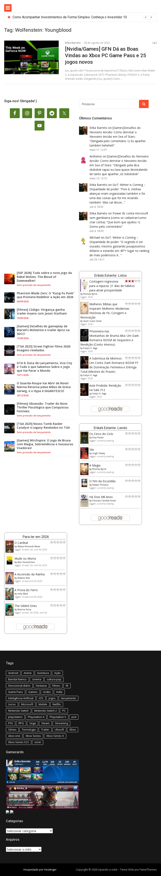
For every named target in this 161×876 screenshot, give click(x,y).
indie (59, 692)
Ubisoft (59, 729)
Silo (91, 450)
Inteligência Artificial (20, 698)
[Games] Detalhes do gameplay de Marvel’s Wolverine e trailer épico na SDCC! (43, 330)
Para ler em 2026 (36, 537)
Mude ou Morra (25, 558)
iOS (41, 698)
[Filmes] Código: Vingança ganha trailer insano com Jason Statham (42, 311)
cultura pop (54, 679)
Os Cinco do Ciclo (101, 434)
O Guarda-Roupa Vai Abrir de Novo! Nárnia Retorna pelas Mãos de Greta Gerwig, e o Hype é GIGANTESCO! (44, 387)
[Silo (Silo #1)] (84, 458)
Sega (32, 723)
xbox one (14, 736)
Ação (57, 673)
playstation (15, 717)
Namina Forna (24, 609)
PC (64, 710)
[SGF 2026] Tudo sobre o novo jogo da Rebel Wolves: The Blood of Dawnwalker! (44, 276)
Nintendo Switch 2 (45, 710)
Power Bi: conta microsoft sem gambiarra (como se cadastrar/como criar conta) (119, 217)
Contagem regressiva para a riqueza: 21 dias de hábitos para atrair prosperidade (112, 285)
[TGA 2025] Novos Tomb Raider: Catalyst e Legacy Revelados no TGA (43, 425)
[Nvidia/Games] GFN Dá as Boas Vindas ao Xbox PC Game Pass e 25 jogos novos (105, 55)
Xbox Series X (55, 736)
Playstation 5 (58, 717)
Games (33, 692)
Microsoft (27, 704)
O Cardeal (21, 543)
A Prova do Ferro (26, 590)
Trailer (45, 729)
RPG (21, 723)
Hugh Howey (98, 453)
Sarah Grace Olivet (92, 321)
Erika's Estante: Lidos (110, 275)
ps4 (73, 717)
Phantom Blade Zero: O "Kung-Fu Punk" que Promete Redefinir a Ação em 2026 (45, 295)
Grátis (47, 692)
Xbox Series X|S (18, 742)
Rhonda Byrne (90, 293)
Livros (12, 704)
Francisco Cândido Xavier (104, 500)
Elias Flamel (98, 437)
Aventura (43, 673)
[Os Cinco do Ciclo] (84, 443)
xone (37, 742)
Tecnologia (29, 729)
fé (67, 685)
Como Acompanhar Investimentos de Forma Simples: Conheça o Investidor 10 (70, 17)
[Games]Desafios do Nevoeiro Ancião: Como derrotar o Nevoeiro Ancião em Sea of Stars (115, 132)
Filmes (56, 685)
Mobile (43, 704)
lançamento (68, 698)
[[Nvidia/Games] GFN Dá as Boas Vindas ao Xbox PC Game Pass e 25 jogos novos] (31, 57)
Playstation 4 (36, 717)
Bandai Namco (17, 679)
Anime (28, 673)
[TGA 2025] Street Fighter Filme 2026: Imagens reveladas (44, 348)
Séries (12, 729)
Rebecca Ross (23, 577)
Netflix (57, 704)
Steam (45, 723)
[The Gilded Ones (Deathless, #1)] (9, 615)
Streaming (61, 723)
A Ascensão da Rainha (29, 574)
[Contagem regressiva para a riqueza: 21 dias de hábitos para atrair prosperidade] (84, 291)
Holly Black (22, 593)
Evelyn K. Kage (90, 348)
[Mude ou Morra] (9, 563)
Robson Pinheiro (100, 484)
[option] (83, 17)
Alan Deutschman (26, 562)
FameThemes (148, 869)
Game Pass (15, 692)
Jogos (52, 698)
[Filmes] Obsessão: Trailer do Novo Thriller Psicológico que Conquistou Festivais (43, 407)
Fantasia (41, 685)
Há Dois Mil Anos (101, 497)
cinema (36, 679)
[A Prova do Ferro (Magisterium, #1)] (9, 599)
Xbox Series (33, 736)
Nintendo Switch (18, 710)
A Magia (94, 465)
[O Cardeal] (9, 552)
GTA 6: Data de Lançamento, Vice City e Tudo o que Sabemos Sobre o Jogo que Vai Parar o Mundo (44, 367)
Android (13, 673)
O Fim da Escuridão (102, 481)
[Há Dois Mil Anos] (84, 506)
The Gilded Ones (25, 606)
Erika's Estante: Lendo (110, 428)
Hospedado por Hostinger (40, 869)
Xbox (72, 729)
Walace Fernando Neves (28, 546)
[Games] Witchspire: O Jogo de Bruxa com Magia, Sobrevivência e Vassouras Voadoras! (45, 444)
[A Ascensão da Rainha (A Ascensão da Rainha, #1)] (9, 583)
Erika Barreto (73, 43)
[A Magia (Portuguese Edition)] (84, 474)
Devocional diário (19, 685)
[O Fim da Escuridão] (84, 486)
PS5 (10, 723)
